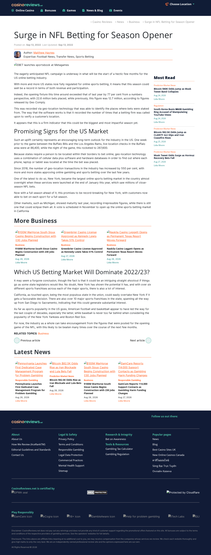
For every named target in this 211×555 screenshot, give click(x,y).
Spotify (196, 423)
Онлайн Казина (161, 471)
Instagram (189, 423)
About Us (17, 439)
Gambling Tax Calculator (119, 448)
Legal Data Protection (71, 455)
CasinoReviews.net (24, 488)
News (120, 21)
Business (134, 21)
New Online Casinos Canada (168, 455)
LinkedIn (161, 423)
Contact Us (18, 455)
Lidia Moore (21, 262)
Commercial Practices (71, 460)
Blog (155, 444)
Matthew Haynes (43, 52)
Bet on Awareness (116, 439)
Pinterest (168, 423)
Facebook (182, 423)
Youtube (175, 423)
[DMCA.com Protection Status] (97, 492)
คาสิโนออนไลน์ (160, 460)
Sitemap (63, 470)
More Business (35, 221)
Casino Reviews (102, 21)
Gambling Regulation (117, 454)
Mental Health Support (71, 465)
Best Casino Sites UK (164, 449)
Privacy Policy (66, 439)
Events (118, 10)
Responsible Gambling (71, 449)
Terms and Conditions (71, 444)
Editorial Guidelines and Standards (31, 449)
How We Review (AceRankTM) (28, 444)
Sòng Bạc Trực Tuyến (164, 465)
